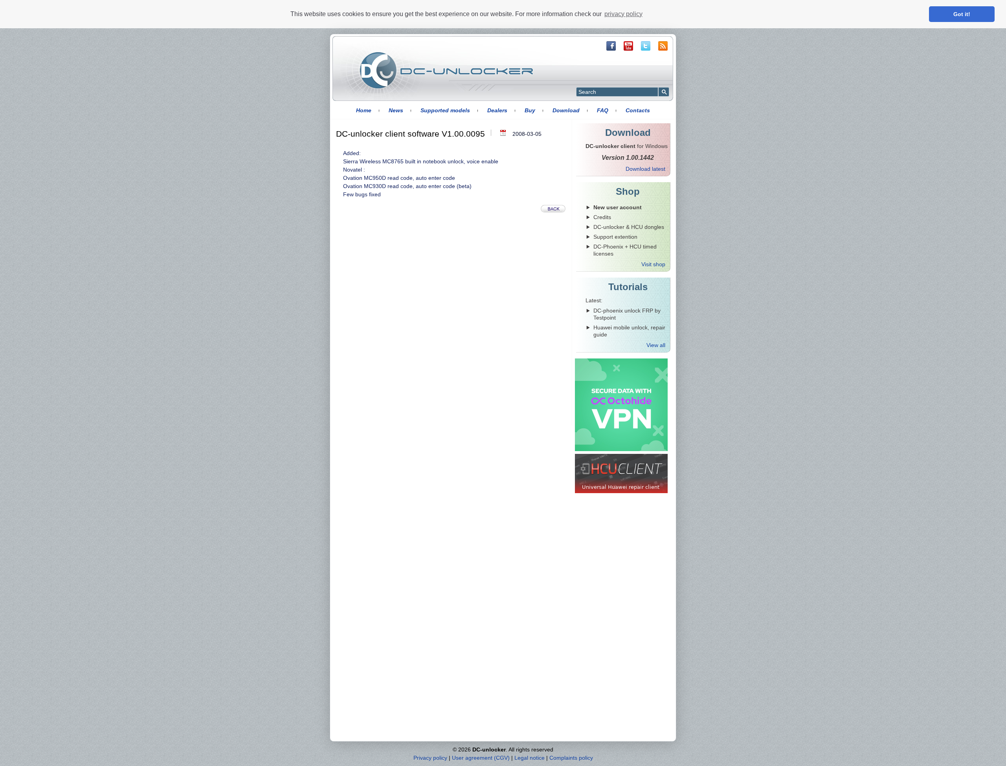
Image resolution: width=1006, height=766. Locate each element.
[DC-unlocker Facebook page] (611, 46)
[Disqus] (453, 325)
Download (566, 110)
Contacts (638, 110)
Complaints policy (571, 758)
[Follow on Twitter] (645, 46)
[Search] (663, 92)
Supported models (445, 110)
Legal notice (529, 758)
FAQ (602, 110)
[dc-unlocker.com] (446, 70)
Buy (530, 110)
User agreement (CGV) (481, 758)
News (396, 110)
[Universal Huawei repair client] (621, 473)
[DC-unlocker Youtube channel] (628, 46)
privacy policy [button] (623, 14)
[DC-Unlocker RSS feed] (663, 46)
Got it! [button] (961, 14)
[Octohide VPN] (621, 404)
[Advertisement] (622, 618)
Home (363, 110)
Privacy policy (430, 758)
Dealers (497, 110)
